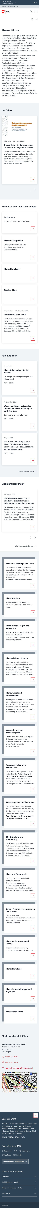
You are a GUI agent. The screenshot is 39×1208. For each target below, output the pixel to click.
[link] (19, 573)
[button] (35, 1115)
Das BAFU (6, 1193)
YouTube (7, 1155)
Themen (5, 1176)
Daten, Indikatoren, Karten (12, 1188)
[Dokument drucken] (32, 19)
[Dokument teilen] (36, 19)
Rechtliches (5, 1205)
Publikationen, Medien (11, 1182)
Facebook (8, 1151)
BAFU (8, 12)
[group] (19, 150)
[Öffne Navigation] (36, 12)
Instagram (26, 1151)
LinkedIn (18, 1155)
